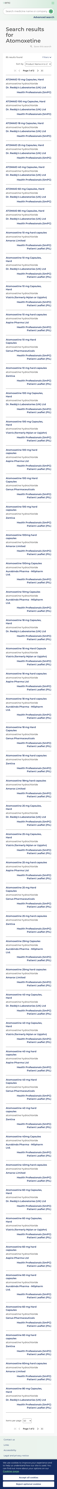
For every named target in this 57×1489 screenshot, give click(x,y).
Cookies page (11, 1471)
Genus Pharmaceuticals (20, 350)
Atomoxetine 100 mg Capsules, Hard (24, 395)
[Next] (38, 71)
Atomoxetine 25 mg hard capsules (26, 862)
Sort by (20, 64)
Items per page (13, 1420)
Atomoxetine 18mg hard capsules (26, 780)
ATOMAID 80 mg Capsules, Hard (25, 210)
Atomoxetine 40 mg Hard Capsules (21, 1081)
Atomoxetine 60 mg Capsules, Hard (24, 1192)
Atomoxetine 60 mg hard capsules (21, 1248)
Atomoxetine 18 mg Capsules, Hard (23, 622)
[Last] (42, 71)
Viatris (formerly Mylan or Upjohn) (26, 297)
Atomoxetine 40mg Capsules (23, 1136)
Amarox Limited (15, 240)
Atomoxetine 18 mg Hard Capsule (26, 648)
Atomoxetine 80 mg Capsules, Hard (24, 1390)
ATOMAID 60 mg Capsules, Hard (25, 189)
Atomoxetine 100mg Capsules (24, 563)
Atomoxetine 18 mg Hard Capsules (21, 729)
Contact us (9, 1439)
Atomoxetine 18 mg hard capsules (26, 673)
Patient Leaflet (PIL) (39, 248)
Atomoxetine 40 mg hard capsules (21, 1053)
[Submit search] (51, 11)
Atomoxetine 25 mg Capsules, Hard (24, 807)
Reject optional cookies (28, 1484)
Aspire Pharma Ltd (17, 322)
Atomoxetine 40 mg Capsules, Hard (24, 996)
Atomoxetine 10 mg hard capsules (26, 232)
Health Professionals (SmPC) (34, 92)
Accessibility (10, 1450)
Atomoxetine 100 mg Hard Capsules (22, 480)
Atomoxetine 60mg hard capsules (26, 1363)
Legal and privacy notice (16, 1455)
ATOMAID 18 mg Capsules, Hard (25, 123)
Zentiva (10, 376)
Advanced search (43, 17)
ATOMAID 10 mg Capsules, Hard (25, 79)
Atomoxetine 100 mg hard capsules (21, 452)
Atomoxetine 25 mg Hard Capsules (21, 889)
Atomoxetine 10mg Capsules (23, 591)
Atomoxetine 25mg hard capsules (26, 969)
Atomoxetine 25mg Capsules (23, 941)
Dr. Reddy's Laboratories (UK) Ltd (26, 87)
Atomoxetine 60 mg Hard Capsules (21, 1308)
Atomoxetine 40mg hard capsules (26, 1164)
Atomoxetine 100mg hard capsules (21, 537)
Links (6, 1445)
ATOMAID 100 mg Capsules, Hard (25, 101)
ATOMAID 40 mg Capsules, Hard (25, 167)
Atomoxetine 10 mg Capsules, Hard (23, 259)
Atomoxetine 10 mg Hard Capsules (21, 341)
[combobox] (26, 11)
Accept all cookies (28, 1477)
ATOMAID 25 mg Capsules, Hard (25, 145)
